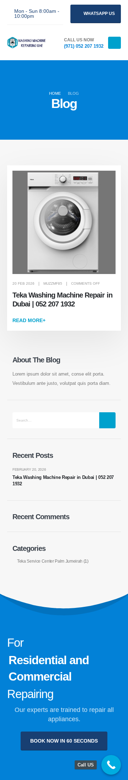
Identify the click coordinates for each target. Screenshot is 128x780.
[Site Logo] (26, 42)
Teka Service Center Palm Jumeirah (49, 561)
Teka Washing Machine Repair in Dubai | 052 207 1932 (63, 480)
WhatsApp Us (98, 13)
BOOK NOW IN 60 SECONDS (64, 741)
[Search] (107, 420)
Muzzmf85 (52, 283)
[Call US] (111, 765)
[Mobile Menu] (114, 43)
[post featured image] (64, 222)
